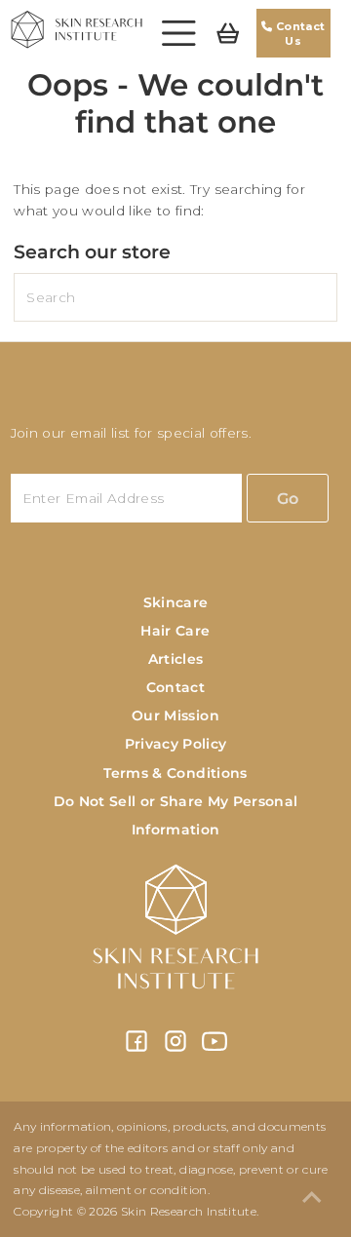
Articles (176, 659)
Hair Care (175, 630)
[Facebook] (136, 1048)
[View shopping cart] (228, 33)
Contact (175, 687)
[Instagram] (175, 1048)
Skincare (176, 602)
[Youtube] (214, 1048)
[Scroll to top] (312, 1198)
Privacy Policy (176, 744)
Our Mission (175, 715)
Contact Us (299, 33)
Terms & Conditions (175, 773)
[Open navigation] (179, 33)
